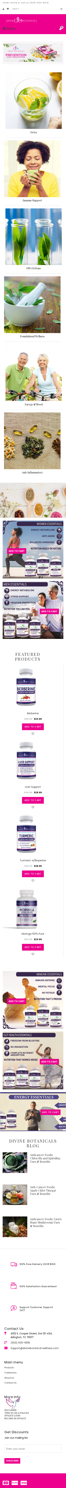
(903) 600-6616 (20, 1342)
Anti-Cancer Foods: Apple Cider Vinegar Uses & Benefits (43, 1190)
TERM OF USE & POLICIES (16, 1412)
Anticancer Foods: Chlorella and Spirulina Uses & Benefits (45, 1158)
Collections (10, 1372)
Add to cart (32, 726)
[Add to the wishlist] (33, 733)
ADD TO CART (50, 1112)
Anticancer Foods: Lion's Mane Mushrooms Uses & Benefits (45, 1222)
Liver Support (33, 787)
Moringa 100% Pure (33, 934)
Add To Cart (17, 550)
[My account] (3, 9)
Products (9, 1367)
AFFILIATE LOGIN (12, 1415)
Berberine (33, 713)
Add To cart (49, 1061)
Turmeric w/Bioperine (33, 860)
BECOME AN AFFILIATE (15, 1418)
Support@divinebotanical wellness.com (35, 1348)
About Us (9, 1377)
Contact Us (10, 1382)
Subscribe (12, 1461)
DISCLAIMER (10, 1410)
